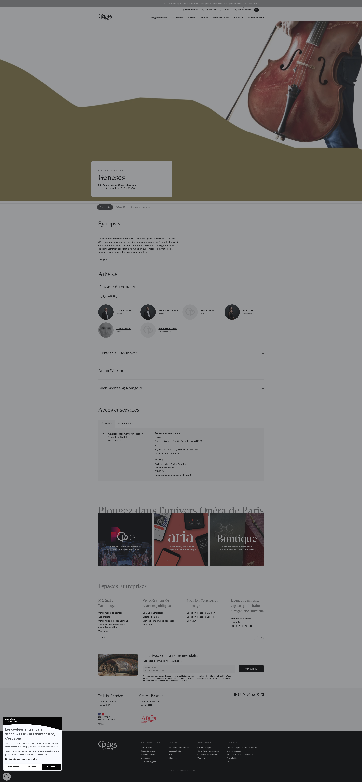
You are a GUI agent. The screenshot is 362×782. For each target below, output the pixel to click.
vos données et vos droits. (178, 680)
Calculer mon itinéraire (166, 453)
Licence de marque (241, 618)
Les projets (104, 616)
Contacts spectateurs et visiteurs (242, 747)
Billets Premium (151, 616)
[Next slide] (261, 638)
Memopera (145, 758)
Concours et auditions (207, 754)
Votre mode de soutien (110, 612)
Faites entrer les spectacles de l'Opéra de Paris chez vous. (125, 548)
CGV (171, 754)
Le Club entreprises (153, 612)
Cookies (173, 758)
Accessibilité (175, 751)
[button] (7, 777)
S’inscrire (251, 668)
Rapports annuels (148, 751)
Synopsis (105, 207)
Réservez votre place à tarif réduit (172, 475)
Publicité (235, 622)
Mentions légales (148, 761)
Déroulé (120, 207)
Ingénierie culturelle (241, 625)
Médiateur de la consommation (241, 754)
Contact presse (234, 751)
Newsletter (232, 758)
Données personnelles (179, 747)
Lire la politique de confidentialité (21, 759)
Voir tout (103, 631)
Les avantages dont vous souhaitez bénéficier (111, 626)
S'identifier (252, 3)
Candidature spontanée (208, 751)
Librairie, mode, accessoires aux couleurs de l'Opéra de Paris (237, 548)
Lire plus (102, 259)
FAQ (229, 761)
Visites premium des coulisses (158, 620)
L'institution (146, 747)
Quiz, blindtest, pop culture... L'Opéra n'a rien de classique (181, 548)
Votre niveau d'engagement (113, 620)
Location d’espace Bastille (200, 616)
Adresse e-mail (151, 667)
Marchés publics (147, 754)
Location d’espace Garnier (201, 612)
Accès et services (141, 207)
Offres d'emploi (204, 747)
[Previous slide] (256, 638)
